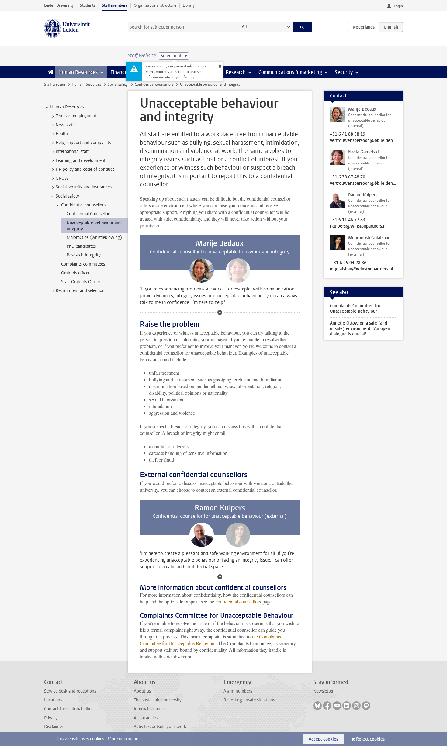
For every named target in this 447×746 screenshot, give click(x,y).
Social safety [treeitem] (67, 196)
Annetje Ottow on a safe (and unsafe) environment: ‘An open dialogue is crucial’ (360, 328)
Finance (118, 72)
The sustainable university (158, 700)
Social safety (118, 84)
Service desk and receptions (70, 691)
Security (344, 72)
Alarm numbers (238, 691)
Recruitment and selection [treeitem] (80, 291)
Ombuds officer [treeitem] (75, 273)
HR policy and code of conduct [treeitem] (85, 169)
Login (398, 6)
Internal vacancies (150, 709)
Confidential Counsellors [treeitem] (89, 214)
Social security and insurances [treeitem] (84, 187)
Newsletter (323, 691)
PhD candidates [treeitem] (81, 246)
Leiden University (59, 5)
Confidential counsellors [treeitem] (83, 205)
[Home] (49, 72)
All (244, 27)
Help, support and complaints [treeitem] (83, 143)
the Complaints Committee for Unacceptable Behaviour (210, 639)
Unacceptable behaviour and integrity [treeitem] (94, 225)
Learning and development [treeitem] (81, 160)
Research (236, 72)
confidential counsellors (238, 601)
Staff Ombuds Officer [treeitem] (80, 282)
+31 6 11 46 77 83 (347, 220)
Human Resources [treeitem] (67, 107)
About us (142, 691)
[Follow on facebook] (327, 705)
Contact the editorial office (68, 709)
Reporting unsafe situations (249, 700)
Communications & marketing (290, 72)
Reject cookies (370, 739)
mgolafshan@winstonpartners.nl (361, 269)
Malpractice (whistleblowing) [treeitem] (94, 237)
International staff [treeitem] (72, 151)
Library (189, 5)
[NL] (363, 27)
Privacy (50, 718)
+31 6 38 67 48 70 (347, 177)
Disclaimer (53, 727)
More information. (125, 739)
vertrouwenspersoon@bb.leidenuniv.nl (363, 140)
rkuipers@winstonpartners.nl (358, 226)
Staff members (114, 5)
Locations (53, 700)
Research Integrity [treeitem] (84, 255)
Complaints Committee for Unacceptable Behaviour (355, 308)
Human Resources (78, 72)
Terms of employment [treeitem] (76, 116)
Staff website (54, 84)
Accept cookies (323, 739)
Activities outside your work (160, 727)
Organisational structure (155, 5)
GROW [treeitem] (62, 178)
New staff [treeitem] (65, 125)
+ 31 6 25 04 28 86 (348, 263)
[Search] (302, 27)
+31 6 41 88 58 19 (347, 134)
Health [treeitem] (62, 134)
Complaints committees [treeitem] (83, 264)
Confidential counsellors (154, 84)
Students (87, 5)
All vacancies (146, 718)
